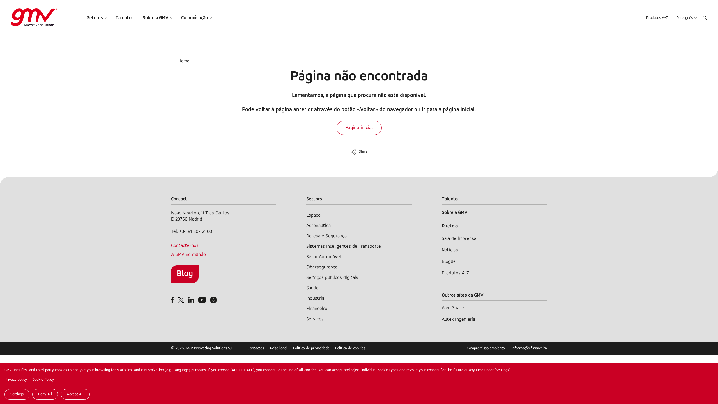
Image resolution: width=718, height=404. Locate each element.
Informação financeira (529, 348)
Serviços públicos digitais (332, 277)
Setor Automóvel (323, 256)
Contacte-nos (185, 245)
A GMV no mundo (188, 254)
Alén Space (453, 308)
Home (183, 61)
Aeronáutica (318, 225)
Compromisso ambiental (486, 348)
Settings (17, 394)
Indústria (315, 298)
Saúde (312, 288)
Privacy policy (15, 380)
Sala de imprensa (459, 238)
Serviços (315, 319)
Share (363, 151)
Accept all (75, 394)
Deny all (45, 394)
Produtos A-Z (657, 18)
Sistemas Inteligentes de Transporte (343, 246)
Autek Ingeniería (458, 319)
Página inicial (359, 127)
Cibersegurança (321, 267)
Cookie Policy (43, 380)
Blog (185, 273)
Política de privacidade (311, 348)
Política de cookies (350, 348)
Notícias (450, 250)
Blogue (449, 261)
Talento (124, 17)
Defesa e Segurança (326, 236)
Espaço (313, 215)
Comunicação (194, 17)
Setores (95, 17)
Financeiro (316, 308)
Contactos (256, 348)
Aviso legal (278, 348)
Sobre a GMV (156, 17)
